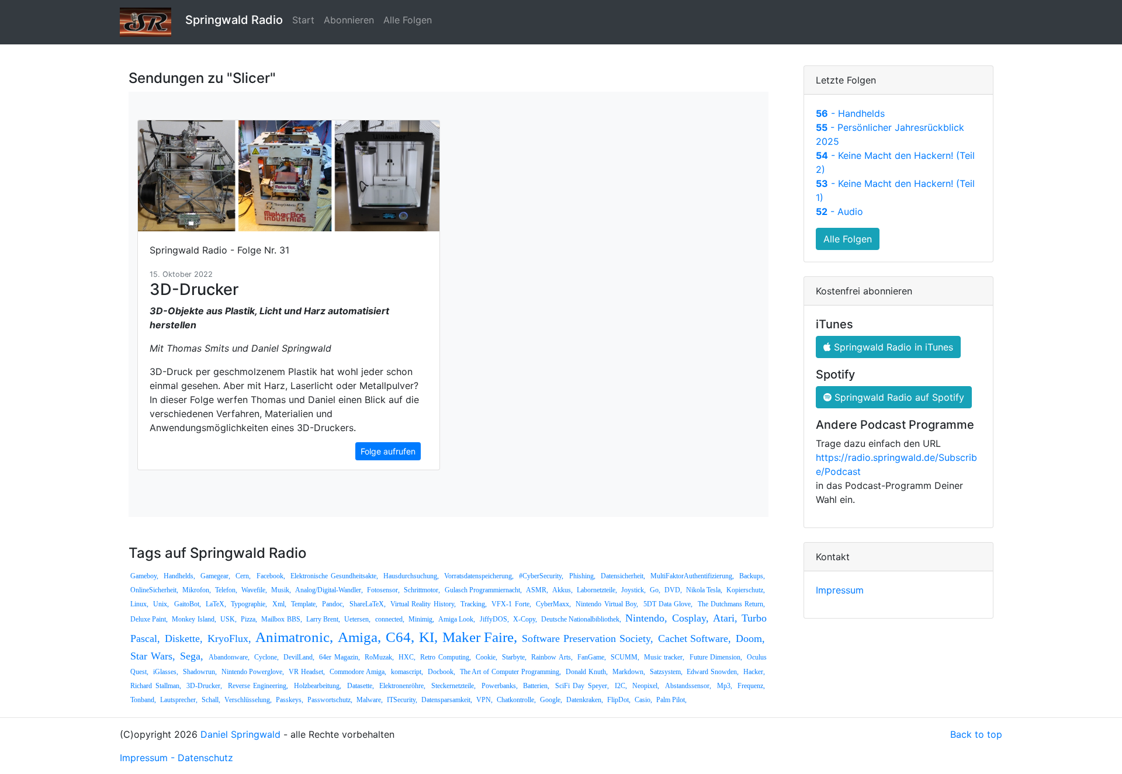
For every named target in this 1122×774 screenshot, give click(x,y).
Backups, (752, 576)
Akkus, (562, 590)
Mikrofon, (196, 590)
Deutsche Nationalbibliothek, (581, 619)
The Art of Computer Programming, (510, 672)
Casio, (643, 700)
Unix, (161, 604)
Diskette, (184, 638)
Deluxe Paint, (149, 619)
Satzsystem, (666, 672)
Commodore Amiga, (358, 672)
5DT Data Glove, (668, 604)
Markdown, (628, 672)
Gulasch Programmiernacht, (483, 590)
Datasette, (360, 686)
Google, (551, 700)
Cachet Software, (695, 638)
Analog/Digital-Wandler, (329, 590)
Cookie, (486, 657)
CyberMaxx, (553, 604)
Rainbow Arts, (551, 657)
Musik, (281, 590)
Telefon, (226, 590)
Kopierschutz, (745, 590)
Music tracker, (664, 657)
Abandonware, (229, 657)
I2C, (621, 686)
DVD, (673, 590)
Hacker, (754, 672)
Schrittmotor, (422, 590)
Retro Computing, (445, 657)
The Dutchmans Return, (732, 604)
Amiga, (359, 637)
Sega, (191, 656)
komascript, (407, 672)
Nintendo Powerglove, (253, 672)
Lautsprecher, (179, 700)
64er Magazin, (339, 657)
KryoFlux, (229, 638)
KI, (428, 637)
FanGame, (591, 657)
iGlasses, (165, 672)
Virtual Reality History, (423, 604)
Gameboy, (144, 576)
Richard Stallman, (155, 686)
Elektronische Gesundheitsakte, (334, 576)
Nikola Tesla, (704, 590)
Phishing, (582, 576)
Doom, (750, 638)
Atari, (725, 618)
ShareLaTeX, (367, 604)
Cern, (243, 576)
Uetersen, (357, 619)
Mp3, (724, 686)
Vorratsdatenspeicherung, (479, 576)
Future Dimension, (716, 657)
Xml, (279, 604)
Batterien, (536, 686)
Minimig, (421, 619)
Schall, (211, 700)
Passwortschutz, (329, 700)
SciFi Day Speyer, (582, 686)
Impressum (840, 590)
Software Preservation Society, (587, 638)
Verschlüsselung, (248, 700)
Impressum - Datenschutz (176, 757)
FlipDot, (619, 700)
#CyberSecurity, (541, 576)
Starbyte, (514, 657)
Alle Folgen (407, 20)
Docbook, (441, 672)
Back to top (976, 734)
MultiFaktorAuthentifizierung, (692, 576)
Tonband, (143, 700)
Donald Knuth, (587, 672)
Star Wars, (152, 656)
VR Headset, (307, 672)
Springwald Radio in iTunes (892, 347)
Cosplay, (690, 618)
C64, (400, 637)
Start (303, 20)
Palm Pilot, (671, 700)
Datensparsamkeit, (446, 700)
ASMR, (537, 590)
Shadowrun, (200, 672)
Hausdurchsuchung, (411, 576)
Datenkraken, (584, 700)
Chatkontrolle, (516, 700)
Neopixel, (645, 686)
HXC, (407, 657)
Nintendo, (646, 618)
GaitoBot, (187, 604)
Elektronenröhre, (402, 686)
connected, (389, 619)
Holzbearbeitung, (317, 686)
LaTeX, (216, 604)
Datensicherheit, (623, 576)
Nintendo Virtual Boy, (607, 604)
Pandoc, (333, 604)
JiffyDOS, (494, 619)
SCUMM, (625, 657)
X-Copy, (525, 619)
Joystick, (633, 590)
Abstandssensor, (688, 686)
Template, (304, 604)
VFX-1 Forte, (511, 604)
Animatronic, (294, 637)
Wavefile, (254, 590)
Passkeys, (289, 700)
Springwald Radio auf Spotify (898, 397)
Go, (655, 590)
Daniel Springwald (240, 734)
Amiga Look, (456, 619)
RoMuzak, (379, 657)
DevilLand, (298, 657)
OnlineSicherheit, (154, 590)
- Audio (839, 211)
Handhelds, (179, 576)
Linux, (139, 604)
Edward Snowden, (713, 672)
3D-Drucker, (204, 686)
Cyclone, (266, 657)
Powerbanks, (500, 686)
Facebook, (271, 576)
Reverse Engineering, (258, 686)
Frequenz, (751, 686)
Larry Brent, (323, 619)
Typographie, (249, 604)
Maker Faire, (480, 637)
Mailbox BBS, (281, 619)
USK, (228, 619)
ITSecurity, (402, 700)
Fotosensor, (383, 590)
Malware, (369, 700)
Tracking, (473, 604)
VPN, (484, 700)
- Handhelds (850, 113)
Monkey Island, (194, 619)
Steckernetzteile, (453, 686)
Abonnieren (349, 20)
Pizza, (249, 619)
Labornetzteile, (597, 590)
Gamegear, (215, 576)
